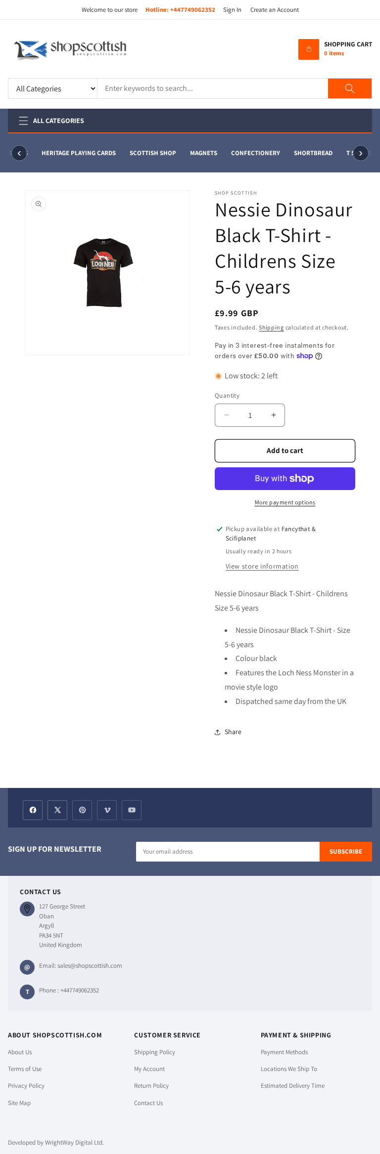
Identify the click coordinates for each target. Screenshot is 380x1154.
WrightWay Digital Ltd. (74, 1142)
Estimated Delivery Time (293, 1085)
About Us (20, 1052)
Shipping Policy (154, 1052)
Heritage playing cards (77, 153)
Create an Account (274, 9)
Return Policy (151, 1085)
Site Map (19, 1103)
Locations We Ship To (289, 1069)
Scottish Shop (151, 153)
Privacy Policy (26, 1085)
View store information (262, 566)
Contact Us (148, 1103)
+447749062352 (192, 9)
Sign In (232, 9)
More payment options (285, 502)
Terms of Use (25, 1069)
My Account (149, 1069)
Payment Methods (284, 1052)
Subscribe (346, 851)
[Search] (350, 88)
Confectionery (253, 153)
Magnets (201, 153)
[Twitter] (57, 810)
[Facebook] (33, 810)
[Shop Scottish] (84, 49)
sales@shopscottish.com (89, 965)
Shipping (271, 327)
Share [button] (233, 731)
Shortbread (311, 153)
